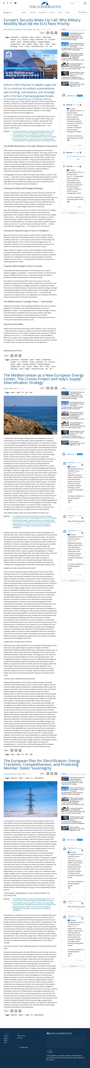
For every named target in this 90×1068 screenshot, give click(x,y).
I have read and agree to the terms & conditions (46, 547)
